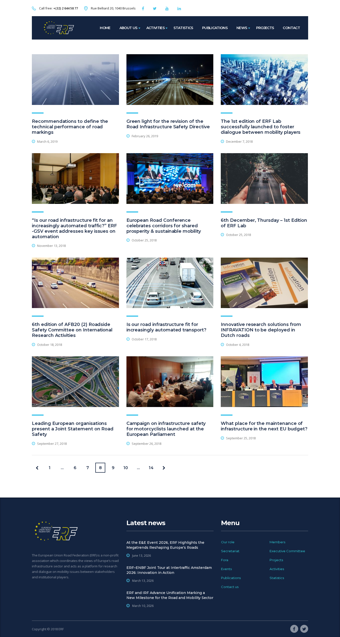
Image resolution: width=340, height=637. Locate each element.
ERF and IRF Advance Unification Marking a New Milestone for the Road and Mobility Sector (169, 595)
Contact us (229, 587)
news (241, 28)
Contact (291, 28)
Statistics (183, 28)
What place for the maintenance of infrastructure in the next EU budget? (264, 426)
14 (151, 467)
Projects (265, 28)
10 (125, 467)
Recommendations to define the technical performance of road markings (70, 127)
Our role (227, 542)
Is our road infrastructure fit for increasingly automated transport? (166, 327)
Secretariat (230, 551)
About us (128, 28)
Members (277, 542)
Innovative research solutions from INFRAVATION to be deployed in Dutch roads (261, 330)
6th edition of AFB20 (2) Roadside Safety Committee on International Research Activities (72, 330)
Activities (155, 28)
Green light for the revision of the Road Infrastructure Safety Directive (168, 124)
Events (226, 569)
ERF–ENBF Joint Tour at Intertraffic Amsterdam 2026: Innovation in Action (169, 570)
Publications (214, 28)
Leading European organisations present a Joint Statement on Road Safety (72, 429)
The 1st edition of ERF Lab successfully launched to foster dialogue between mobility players (260, 127)
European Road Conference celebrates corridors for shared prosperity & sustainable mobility (163, 226)
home (105, 28)
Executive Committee (287, 551)
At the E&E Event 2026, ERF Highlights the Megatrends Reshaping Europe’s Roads (165, 545)
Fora (224, 560)
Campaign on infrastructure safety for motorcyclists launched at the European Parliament (166, 429)
